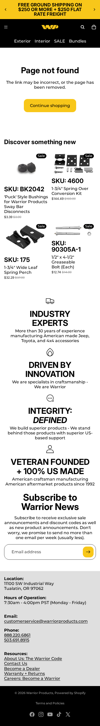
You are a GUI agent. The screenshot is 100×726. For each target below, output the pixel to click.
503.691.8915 (16, 640)
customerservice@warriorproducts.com (46, 621)
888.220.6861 (17, 635)
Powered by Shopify (70, 693)
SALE (59, 41)
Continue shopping (50, 105)
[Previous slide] (5, 9)
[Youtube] (50, 714)
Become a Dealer (22, 668)
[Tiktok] (59, 714)
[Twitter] (68, 714)
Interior (42, 41)
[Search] (82, 27)
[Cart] (93, 27)
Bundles (77, 41)
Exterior (22, 41)
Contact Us (15, 663)
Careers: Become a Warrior (32, 678)
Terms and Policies (50, 703)
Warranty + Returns (24, 673)
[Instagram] (41, 714)
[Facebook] (32, 714)
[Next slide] (94, 9)
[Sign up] (88, 552)
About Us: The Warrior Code (33, 658)
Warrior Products (39, 693)
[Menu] (6, 27)
